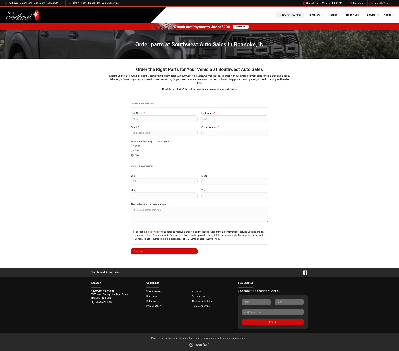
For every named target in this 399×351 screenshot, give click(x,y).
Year (133, 175)
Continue (138, 251)
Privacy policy (153, 306)
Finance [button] (332, 14)
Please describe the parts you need (150, 204)
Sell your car (198, 296)
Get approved (153, 301)
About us (197, 291)
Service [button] (371, 14)
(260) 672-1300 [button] (104, 302)
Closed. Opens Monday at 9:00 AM (324, 3)
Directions (151, 296)
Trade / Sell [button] (352, 14)
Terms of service (201, 306)
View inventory (154, 291)
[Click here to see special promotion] (199, 26)
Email (135, 127)
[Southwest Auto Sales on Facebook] (304, 272)
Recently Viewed (382, 3)
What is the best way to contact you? (151, 141)
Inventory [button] (314, 14)
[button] (34, 3)
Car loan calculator (202, 301)
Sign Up (272, 322)
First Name (138, 113)
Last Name (208, 113)
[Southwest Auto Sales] (22, 15)
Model (134, 190)
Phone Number (210, 127)
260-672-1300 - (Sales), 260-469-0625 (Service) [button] (95, 3)
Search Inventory (291, 15)
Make (204, 175)
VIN (203, 190)
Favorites (358, 3)
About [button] (387, 14)
